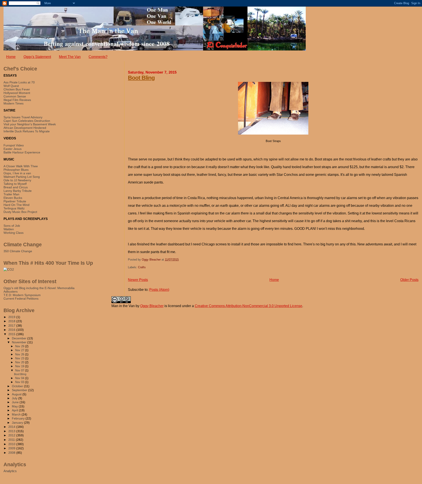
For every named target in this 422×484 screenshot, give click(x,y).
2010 (12, 444)
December (19, 338)
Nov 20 (20, 362)
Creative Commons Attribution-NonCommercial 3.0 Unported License (248, 306)
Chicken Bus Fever (17, 89)
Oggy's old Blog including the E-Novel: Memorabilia (39, 288)
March (17, 414)
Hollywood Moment (17, 93)
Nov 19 (20, 366)
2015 (12, 334)
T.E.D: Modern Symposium (22, 295)
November (19, 342)
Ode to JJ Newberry (17, 180)
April (15, 410)
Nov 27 (20, 350)
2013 (12, 431)
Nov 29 (20, 346)
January (18, 422)
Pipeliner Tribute (15, 201)
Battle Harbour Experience (22, 152)
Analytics (10, 471)
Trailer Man (11, 194)
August (17, 394)
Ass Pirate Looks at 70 (19, 82)
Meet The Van (70, 57)
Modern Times (14, 103)
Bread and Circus (16, 187)
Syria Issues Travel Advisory (23, 117)
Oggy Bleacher (152, 306)
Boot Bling (141, 78)
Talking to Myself (15, 183)
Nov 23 (20, 358)
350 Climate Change (18, 251)
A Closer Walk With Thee (21, 166)
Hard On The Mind (16, 205)
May (15, 406)
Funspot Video (14, 145)
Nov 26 (20, 354)
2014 (12, 426)
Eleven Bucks (13, 198)
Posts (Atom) (159, 289)
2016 (12, 329)
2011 (12, 439)
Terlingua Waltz (14, 208)
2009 (12, 448)
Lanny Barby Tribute (18, 191)
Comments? (98, 57)
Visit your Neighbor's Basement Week (30, 124)
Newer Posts (138, 280)
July (15, 398)
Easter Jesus (13, 149)
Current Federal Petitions (21, 298)
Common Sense (15, 96)
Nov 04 (20, 378)
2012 (12, 435)
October (18, 386)
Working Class (14, 232)
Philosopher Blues (16, 169)
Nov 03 (20, 382)
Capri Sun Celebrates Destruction (27, 120)
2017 (12, 325)
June (16, 402)
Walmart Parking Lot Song (22, 176)
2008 (12, 452)
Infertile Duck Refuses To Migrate (27, 131)
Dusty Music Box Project (20, 212)
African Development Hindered (25, 128)
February (18, 418)
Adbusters (11, 291)
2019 (12, 317)
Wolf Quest (11, 86)
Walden (9, 229)
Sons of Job (12, 225)
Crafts (142, 267)
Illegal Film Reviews (17, 100)
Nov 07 (20, 370)
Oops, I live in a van (17, 173)
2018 (12, 321)
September (20, 390)
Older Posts (409, 280)
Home (11, 57)
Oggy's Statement (37, 57)
